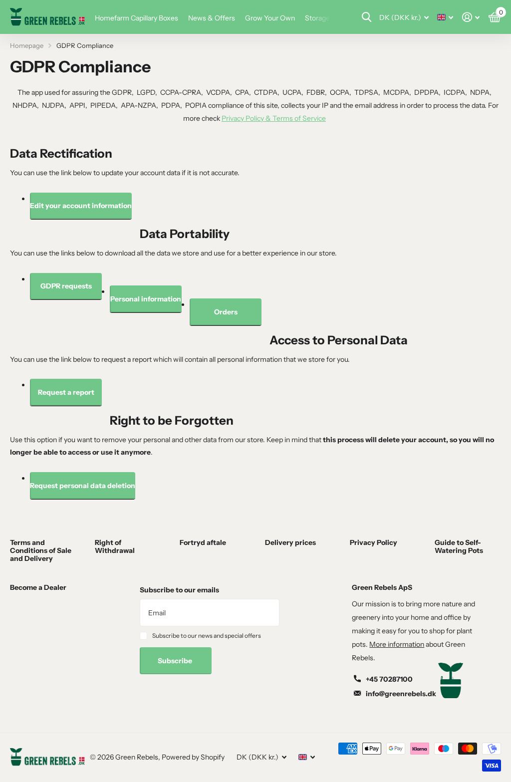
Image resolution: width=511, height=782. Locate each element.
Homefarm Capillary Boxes (136, 17)
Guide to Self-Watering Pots (459, 546)
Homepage (26, 45)
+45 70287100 (389, 679)
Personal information (145, 298)
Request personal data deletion (82, 485)
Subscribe (176, 660)
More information (396, 644)
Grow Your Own (270, 17)
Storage (317, 17)
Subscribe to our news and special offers (206, 635)
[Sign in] (471, 17)
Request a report (66, 392)
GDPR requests (66, 285)
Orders (226, 311)
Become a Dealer (38, 587)
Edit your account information (81, 205)
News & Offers (211, 17)
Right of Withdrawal (115, 546)
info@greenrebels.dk (401, 693)
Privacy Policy (373, 542)
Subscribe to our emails (179, 589)
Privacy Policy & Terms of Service (274, 118)
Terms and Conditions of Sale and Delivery (40, 550)
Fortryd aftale (203, 542)
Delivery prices (290, 542)
